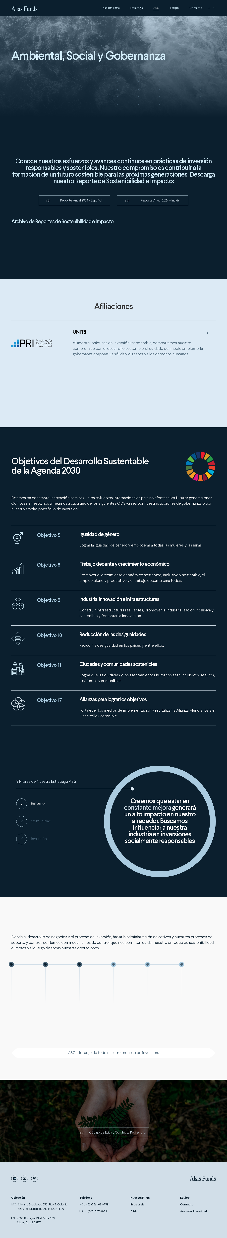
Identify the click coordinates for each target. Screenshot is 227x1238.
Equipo (174, 8)
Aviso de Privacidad (193, 1211)
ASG (156, 8)
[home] (24, 8)
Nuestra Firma (111, 8)
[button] (212, 8)
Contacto (195, 8)
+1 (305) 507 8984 (96, 1211)
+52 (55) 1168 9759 (97, 1204)
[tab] (47, 804)
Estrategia (136, 8)
